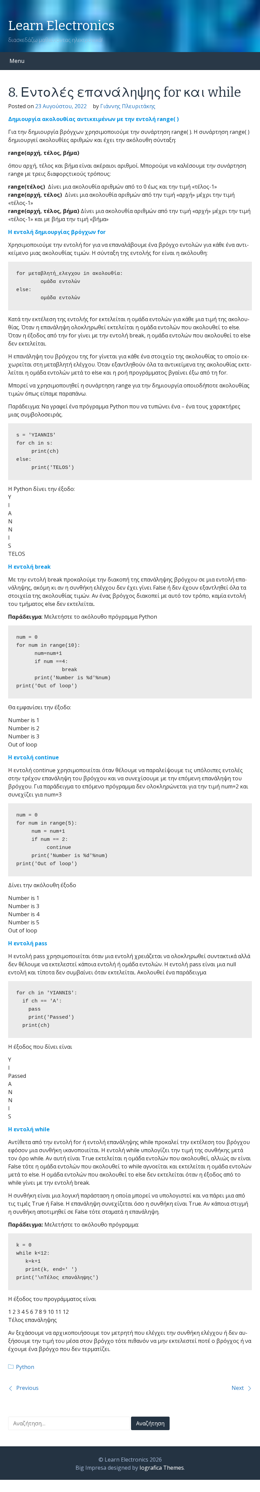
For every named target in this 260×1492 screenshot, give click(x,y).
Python (25, 1367)
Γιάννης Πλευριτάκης (127, 106)
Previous (27, 1388)
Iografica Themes (161, 1467)
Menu (16, 61)
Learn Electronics (61, 25)
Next (238, 1388)
